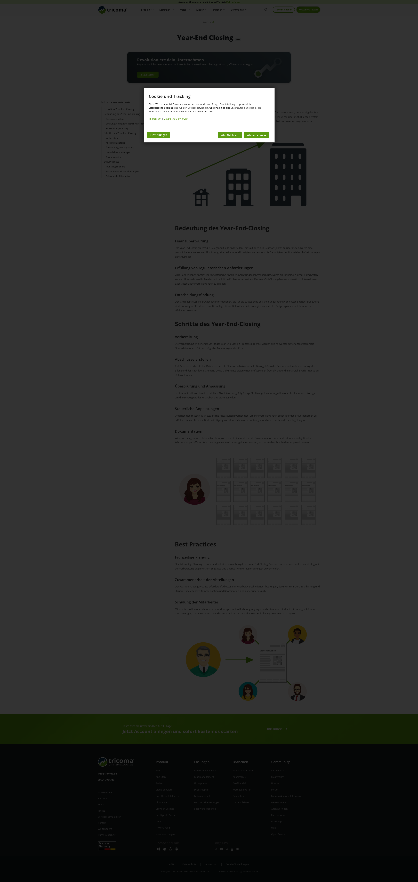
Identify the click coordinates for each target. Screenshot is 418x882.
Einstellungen (158, 135)
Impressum (155, 118)
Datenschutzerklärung (176, 118)
